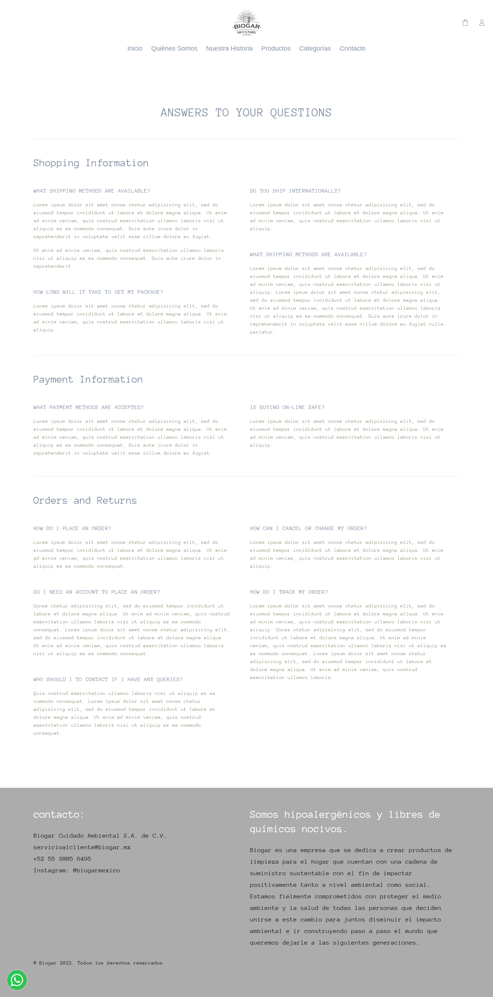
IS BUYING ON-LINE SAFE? (287, 407)
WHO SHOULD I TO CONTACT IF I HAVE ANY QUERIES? (108, 679)
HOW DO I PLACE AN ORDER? (73, 528)
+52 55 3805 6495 (62, 858)
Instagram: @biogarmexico (77, 870)
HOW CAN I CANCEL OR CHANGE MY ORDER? (308, 528)
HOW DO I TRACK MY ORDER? (289, 592)
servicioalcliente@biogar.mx (82, 847)
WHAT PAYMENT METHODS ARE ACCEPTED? (89, 407)
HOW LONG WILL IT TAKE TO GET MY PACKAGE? (98, 292)
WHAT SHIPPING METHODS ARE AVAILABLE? (92, 191)
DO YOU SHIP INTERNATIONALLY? (295, 191)
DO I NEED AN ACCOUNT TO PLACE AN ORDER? (97, 592)
